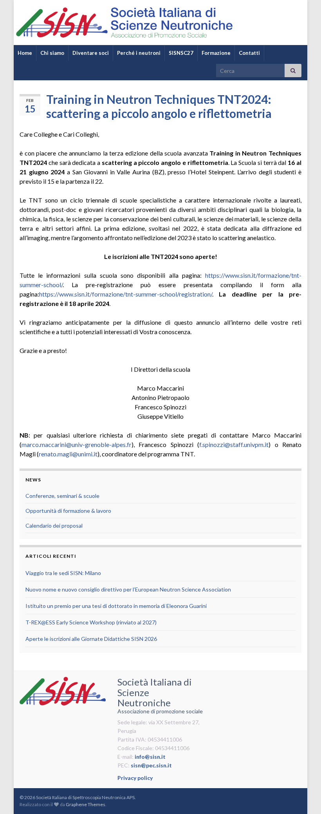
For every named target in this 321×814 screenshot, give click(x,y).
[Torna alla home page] (160, 22)
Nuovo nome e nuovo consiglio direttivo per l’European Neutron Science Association (128, 589)
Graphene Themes (85, 804)
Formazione (216, 53)
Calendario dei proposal (54, 525)
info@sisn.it (150, 756)
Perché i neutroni (138, 53)
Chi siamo (52, 53)
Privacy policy (135, 777)
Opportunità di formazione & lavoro (68, 510)
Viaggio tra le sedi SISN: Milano (63, 573)
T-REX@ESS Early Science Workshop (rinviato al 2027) (91, 622)
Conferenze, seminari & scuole (62, 495)
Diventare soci (90, 53)
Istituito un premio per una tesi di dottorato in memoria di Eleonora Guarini (116, 605)
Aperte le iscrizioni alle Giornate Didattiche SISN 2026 (91, 638)
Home (25, 53)
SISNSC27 (181, 53)
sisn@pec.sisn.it (151, 765)
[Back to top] (303, 796)
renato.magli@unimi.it (68, 454)
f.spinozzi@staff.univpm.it (234, 444)
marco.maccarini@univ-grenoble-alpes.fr (77, 444)
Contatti (249, 53)
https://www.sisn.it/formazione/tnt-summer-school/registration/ (125, 294)
